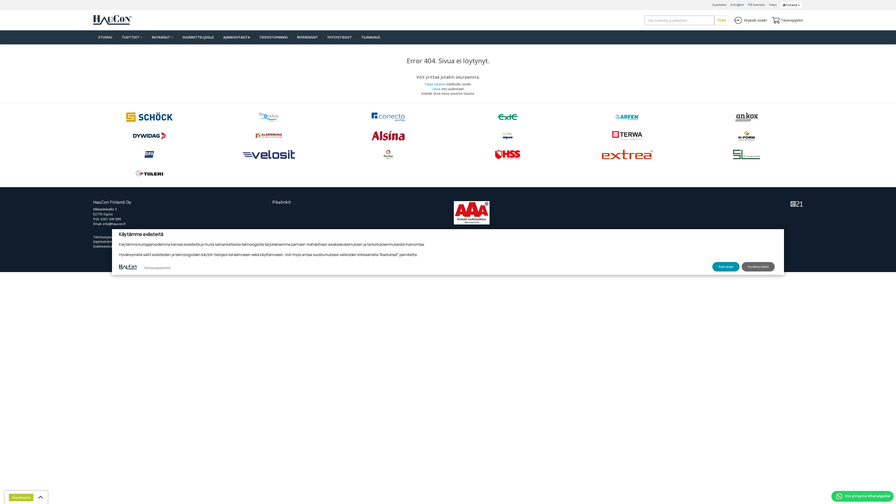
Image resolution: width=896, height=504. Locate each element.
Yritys (773, 5)
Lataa (436, 89)
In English (737, 5)
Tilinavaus (370, 37)
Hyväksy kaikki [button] (758, 266)
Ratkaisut (161, 37)
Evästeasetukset (105, 246)
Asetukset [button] (726, 266)
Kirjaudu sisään (755, 20)
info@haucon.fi (114, 224)
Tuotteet (131, 37)
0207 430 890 (111, 219)
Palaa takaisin (435, 84)
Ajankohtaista (236, 37)
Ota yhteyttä (21, 497)
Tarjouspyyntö (792, 20)
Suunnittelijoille (198, 37)
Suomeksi (719, 5)
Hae (722, 20)
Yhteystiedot (339, 37)
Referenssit (307, 37)
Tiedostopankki (273, 37)
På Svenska (756, 5)
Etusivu (105, 37)
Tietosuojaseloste (106, 237)
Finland (791, 5)
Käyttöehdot (102, 241)
